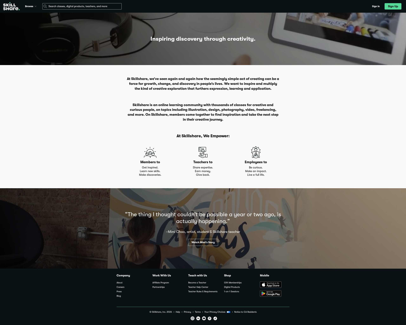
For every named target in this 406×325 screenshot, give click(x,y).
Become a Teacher (197, 282)
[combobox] (82, 6)
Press (119, 291)
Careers (120, 287)
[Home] (11, 6)
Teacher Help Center (198, 287)
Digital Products (232, 287)
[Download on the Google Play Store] (274, 293)
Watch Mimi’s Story (203, 242)
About (119, 282)
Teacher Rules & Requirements (202, 291)
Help (178, 312)
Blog (119, 296)
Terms (198, 312)
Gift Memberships (233, 282)
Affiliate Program (160, 282)
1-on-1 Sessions (231, 291)
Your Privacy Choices (214, 312)
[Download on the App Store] (274, 284)
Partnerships (158, 287)
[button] (35, 6)
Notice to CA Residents (245, 312)
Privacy (187, 312)
